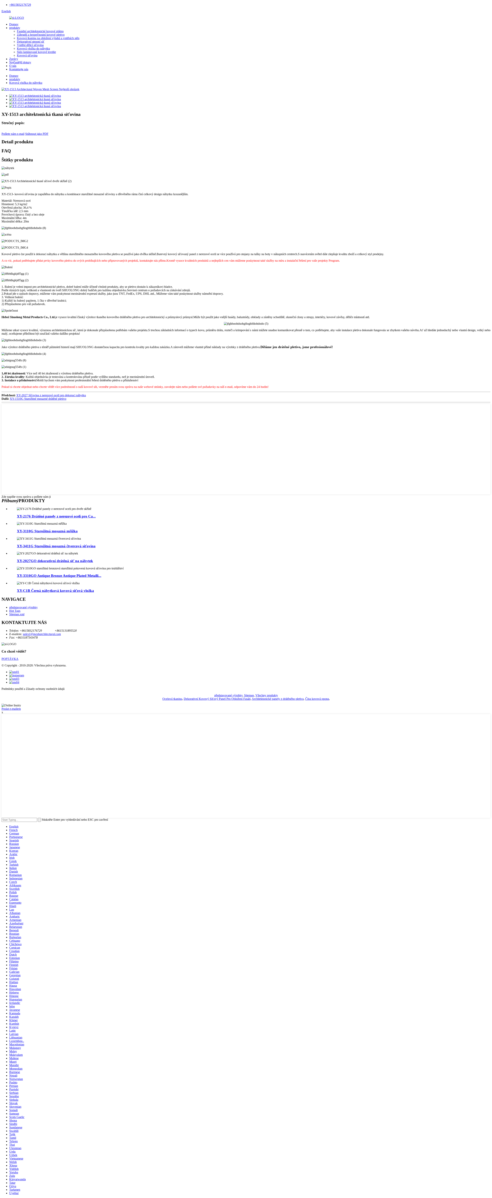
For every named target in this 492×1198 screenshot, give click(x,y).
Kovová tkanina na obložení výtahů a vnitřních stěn (48, 38)
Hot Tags (14, 610)
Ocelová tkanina (172, 698)
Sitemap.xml (16, 614)
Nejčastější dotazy (20, 62)
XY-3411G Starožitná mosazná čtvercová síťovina (56, 546)
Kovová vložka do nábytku (33, 48)
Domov (13, 24)
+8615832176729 (20, 4)
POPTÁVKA (10, 658)
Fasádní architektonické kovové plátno (40, 31)
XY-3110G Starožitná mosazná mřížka (47, 531)
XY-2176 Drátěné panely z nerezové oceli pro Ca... (56, 516)
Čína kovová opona (317, 698)
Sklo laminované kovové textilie (36, 52)
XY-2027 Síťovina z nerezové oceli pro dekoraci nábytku (51, 395)
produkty (14, 27)
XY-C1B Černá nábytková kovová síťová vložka (55, 591)
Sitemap (249, 695)
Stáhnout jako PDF (36, 133)
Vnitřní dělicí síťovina (30, 45)
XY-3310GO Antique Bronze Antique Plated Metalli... (59, 576)
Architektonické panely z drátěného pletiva (278, 698)
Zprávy (13, 59)
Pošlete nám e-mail (13, 133)
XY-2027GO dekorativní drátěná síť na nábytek (55, 561)
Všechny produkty (266, 695)
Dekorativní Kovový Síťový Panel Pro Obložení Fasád (217, 698)
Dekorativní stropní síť (30, 41)
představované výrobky (23, 607)
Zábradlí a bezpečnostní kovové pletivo (41, 34)
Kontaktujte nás (18, 69)
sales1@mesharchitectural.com (42, 634)
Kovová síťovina (27, 55)
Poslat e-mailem (11, 708)
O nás (12, 65)
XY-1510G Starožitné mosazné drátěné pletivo (38, 398)
